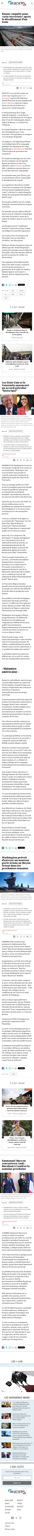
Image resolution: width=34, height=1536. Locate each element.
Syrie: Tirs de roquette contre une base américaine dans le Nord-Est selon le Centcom (17, 1108)
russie (13, 290)
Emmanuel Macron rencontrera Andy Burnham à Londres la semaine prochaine (16, 1165)
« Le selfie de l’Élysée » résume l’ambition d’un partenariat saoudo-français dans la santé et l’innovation (21, 1406)
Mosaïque (20, 1506)
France (7, 1503)
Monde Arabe (9, 1500)
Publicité (7, 1526)
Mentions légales (10, 1529)
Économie (8, 1509)
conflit (6, 298)
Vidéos (19, 1509)
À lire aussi (17, 307)
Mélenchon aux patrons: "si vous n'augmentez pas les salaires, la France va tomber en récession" (22, 1446)
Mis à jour (28, 1089)
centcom (13, 1074)
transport (21, 290)
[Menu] (2, 3)
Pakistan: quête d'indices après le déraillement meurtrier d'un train (16, 364)
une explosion (8, 103)
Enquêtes (20, 1500)
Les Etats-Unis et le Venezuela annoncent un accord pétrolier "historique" (15, 386)
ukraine (21, 294)
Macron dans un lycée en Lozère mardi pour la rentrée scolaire (21, 1425)
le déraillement (18, 149)
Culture (7, 1513)
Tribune (19, 1503)
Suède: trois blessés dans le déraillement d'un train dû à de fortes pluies (17, 332)
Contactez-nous (9, 1523)
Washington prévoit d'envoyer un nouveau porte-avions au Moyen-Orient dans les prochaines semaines (16, 863)
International (9, 1506)
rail (5, 294)
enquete (12, 294)
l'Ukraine (18, 166)
